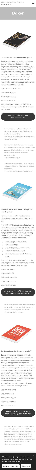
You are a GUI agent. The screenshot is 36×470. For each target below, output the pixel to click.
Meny (33, 3)
